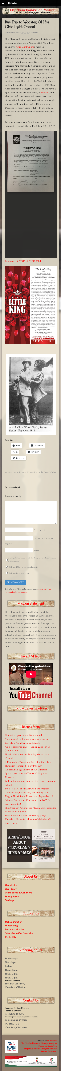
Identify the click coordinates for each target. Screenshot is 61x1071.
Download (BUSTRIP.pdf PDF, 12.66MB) (23, 261)
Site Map (9, 900)
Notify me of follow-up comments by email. (23, 567)
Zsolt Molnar (52, 1040)
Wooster (45, 92)
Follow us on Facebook (31, 708)
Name (39, 530)
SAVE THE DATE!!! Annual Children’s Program (27, 788)
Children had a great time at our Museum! (26, 769)
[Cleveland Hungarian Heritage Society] (30, 13)
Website (36, 550)
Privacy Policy (12, 896)
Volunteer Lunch (11, 472)
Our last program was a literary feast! (23, 735)
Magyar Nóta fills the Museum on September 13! (29, 796)
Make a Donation (13, 921)
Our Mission (11, 885)
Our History (11, 888)
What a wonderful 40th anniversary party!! (25, 815)
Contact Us (10, 937)
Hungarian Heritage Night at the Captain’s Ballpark (38, 472)
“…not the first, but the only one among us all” (27, 792)
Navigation (12, 3)
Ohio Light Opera (25, 46)
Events (35, 33)
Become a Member (14, 929)
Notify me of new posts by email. (20, 573)
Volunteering (11, 925)
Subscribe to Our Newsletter (19, 933)
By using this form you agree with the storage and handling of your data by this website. (32, 559)
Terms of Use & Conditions (18, 892)
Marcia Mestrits (13, 33)
